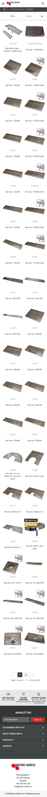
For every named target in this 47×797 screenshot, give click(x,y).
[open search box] (42, 3)
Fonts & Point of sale (18, 9)
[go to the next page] (32, 674)
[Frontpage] (4, 9)
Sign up (37, 719)
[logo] (13, 3)
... (8, 9)
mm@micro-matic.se (23, 786)
